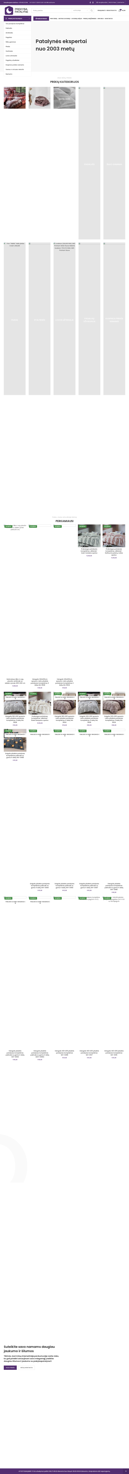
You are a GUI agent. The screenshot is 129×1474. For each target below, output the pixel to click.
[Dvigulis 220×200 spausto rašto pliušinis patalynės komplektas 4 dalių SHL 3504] (114, 703)
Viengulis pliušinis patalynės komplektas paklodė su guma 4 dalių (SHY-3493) (39, 1054)
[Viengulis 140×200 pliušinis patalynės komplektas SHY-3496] (64, 972)
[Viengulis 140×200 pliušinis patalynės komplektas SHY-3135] (114, 972)
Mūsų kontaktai (26, 1367)
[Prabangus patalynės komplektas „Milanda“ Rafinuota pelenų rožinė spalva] (114, 535)
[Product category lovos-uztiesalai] (64, 318)
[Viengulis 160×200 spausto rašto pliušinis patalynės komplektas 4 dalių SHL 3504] (64, 703)
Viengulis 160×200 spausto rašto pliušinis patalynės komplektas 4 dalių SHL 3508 (15, 719)
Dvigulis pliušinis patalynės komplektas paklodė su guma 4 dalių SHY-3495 (15, 755)
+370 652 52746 (23, 2)
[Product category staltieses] (39, 318)
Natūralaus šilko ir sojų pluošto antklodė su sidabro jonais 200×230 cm (15, 681)
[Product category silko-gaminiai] (114, 163)
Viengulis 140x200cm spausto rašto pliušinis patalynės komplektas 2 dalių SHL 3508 (40, 682)
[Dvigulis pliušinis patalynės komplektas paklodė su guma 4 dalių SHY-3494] (39, 805)
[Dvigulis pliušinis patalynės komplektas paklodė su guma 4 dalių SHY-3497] (89, 805)
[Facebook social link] (90, 2)
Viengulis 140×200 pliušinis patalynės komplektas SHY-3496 (64, 1053)
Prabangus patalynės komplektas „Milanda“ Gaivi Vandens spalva (89, 551)
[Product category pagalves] (89, 163)
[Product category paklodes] (39, 98)
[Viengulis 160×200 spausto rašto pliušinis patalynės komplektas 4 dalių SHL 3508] (15, 703)
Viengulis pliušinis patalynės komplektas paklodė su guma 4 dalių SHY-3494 (15, 1054)
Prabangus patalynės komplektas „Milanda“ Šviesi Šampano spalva (39, 718)
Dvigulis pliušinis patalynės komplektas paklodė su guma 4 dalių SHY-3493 (64, 886)
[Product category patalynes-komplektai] (15, 98)
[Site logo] (16, 10)
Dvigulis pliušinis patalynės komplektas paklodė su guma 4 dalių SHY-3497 (89, 886)
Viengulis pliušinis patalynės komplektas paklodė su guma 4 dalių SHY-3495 (114, 887)
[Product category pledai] (15, 318)
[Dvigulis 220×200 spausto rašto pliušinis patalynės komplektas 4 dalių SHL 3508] (89, 703)
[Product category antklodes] (64, 98)
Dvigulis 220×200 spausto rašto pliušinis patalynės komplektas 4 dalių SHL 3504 (113, 719)
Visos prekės (10, 1367)
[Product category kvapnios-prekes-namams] (114, 318)
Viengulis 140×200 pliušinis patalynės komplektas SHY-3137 (89, 1053)
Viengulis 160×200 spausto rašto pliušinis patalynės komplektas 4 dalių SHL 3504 (64, 719)
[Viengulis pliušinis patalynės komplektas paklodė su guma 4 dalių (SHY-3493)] (39, 972)
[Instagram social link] (92, 2)
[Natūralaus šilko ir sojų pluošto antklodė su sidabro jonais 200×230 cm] (15, 600)
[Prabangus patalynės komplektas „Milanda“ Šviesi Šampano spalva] (39, 703)
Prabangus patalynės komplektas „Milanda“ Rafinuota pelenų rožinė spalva (114, 552)
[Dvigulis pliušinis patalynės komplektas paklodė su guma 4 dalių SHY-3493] (64, 805)
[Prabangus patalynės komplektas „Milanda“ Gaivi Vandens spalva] (89, 535)
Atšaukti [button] (126, 1471)
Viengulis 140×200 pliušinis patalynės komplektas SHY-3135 (114, 1053)
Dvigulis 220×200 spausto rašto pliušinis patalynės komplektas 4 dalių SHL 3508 (89, 719)
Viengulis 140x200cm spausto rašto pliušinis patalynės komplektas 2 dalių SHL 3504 (64, 682)
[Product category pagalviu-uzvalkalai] (89, 318)
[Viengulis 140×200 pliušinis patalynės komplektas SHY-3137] (89, 972)
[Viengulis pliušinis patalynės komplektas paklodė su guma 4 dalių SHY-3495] (114, 805)
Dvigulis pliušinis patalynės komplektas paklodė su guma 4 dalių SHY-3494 (40, 886)
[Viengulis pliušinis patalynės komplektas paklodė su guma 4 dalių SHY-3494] (15, 972)
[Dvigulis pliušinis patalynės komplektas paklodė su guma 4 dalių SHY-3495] (15, 740)
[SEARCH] (91, 10)
